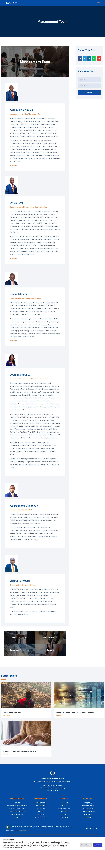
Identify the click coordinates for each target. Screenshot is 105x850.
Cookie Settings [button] (86, 845)
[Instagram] (94, 828)
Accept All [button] (98, 845)
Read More (6, 715)
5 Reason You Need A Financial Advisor (20, 751)
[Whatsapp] (97, 828)
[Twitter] (90, 828)
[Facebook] (87, 828)
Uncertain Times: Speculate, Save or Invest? (75, 713)
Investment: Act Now (12, 713)
